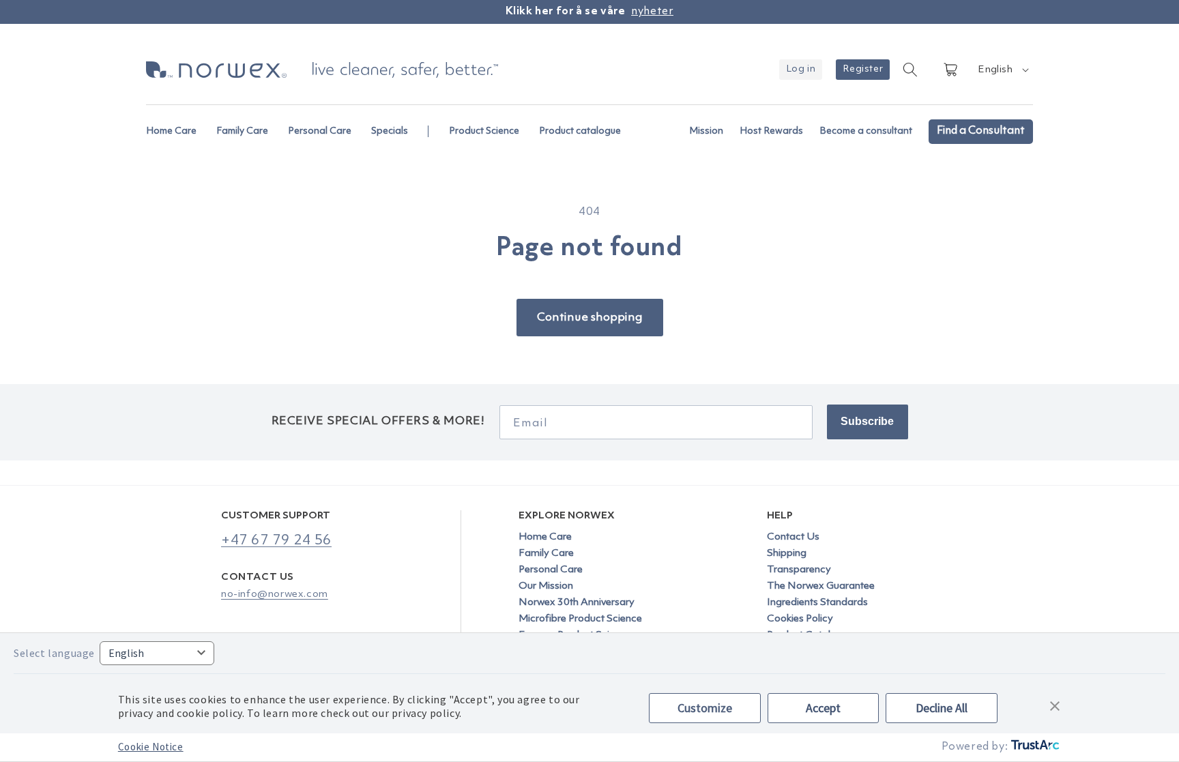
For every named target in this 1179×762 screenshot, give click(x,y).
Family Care (546, 553)
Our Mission (546, 586)
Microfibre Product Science (580, 619)
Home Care (545, 537)
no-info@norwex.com (274, 594)
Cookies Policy (800, 619)
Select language (54, 653)
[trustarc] (1034, 747)
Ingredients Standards (817, 603)
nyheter (652, 11)
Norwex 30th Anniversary (577, 603)
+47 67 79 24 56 (276, 540)
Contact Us (793, 537)
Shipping (786, 553)
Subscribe (867, 421)
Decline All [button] (941, 708)
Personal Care (551, 570)
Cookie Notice (151, 746)
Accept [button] (823, 708)
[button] (177, 124)
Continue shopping (590, 317)
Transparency (799, 570)
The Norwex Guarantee (821, 586)
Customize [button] (705, 708)
